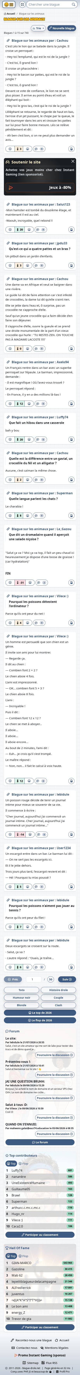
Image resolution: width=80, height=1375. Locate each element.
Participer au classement (41, 1235)
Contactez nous (26, 1348)
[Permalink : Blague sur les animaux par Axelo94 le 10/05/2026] (8, 361)
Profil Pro (64, 1371)
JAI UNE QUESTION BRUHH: (25, 1081)
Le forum (41, 1142)
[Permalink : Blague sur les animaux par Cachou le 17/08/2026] (8, 40)
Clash (58, 1005)
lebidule (63, 794)
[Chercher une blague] (74, 4)
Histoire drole (58, 990)
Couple (58, 997)
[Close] (73, 161)
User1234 (64, 848)
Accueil (10, 13)
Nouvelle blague (63, 28)
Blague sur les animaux (30, 40)
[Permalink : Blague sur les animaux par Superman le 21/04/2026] (8, 492)
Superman (65, 493)
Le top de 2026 (41, 1013)
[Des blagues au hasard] (22, 4)
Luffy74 (62, 417)
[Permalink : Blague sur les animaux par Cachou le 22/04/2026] (8, 452)
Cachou (62, 40)
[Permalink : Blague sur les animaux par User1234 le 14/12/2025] (8, 847)
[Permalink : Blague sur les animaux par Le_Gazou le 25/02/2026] (8, 528)
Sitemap (32, 1363)
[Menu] (8, 4)
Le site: (10, 1038)
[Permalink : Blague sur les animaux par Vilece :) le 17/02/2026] (8, 635)
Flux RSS (50, 1363)
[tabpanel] (40, 1198)
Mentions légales (55, 1348)
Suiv (65, 979)
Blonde (21, 1005)
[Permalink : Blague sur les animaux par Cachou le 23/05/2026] (8, 278)
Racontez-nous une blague (33, 1340)
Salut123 (63, 204)
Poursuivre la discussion (53, 1055)
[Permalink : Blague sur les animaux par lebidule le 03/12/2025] (8, 899)
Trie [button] (38, 28)
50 (50, 979)
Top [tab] (13, 1163)
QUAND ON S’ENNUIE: (21, 1124)
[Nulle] (10, 149)
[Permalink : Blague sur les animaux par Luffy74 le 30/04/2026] (8, 416)
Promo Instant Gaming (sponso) (41, 1355)
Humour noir (21, 997)
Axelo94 (63, 362)
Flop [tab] (25, 1163)
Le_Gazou (64, 529)
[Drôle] (27, 149)
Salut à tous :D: (16, 1105)
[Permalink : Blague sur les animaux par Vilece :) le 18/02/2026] (8, 595)
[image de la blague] (71, 149)
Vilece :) (62, 596)
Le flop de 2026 (41, 1020)
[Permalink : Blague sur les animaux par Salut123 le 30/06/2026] (8, 204)
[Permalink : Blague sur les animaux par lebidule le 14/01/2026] (8, 794)
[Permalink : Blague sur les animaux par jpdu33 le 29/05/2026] (8, 242)
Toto (22, 990)
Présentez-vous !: (17, 1062)
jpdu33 (62, 243)
